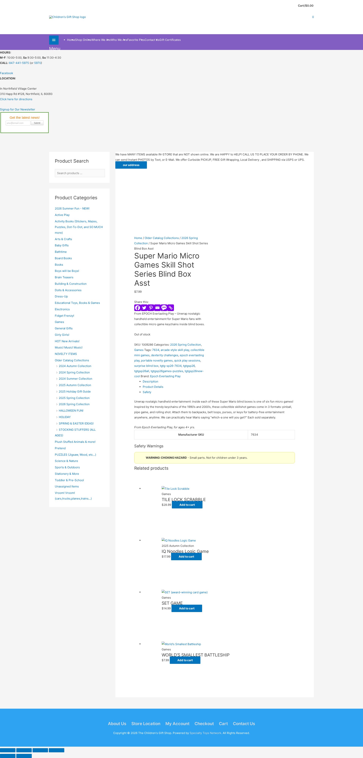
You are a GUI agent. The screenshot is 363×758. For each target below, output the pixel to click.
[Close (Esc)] (56, 750)
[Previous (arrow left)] (8, 756)
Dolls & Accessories (68, 290)
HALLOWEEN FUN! (71, 410)
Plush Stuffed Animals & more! (75, 442)
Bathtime (61, 252)
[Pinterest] (150, 307)
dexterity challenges (164, 355)
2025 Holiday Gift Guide (75, 391)
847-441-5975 (19, 63)
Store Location (145, 723)
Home (138, 238)
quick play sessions (187, 360)
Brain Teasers (64, 277)
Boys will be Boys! (67, 271)
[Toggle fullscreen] (24, 750)
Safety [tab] (147, 392)
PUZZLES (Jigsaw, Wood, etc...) (75, 454)
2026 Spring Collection (74, 404)
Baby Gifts (62, 245)
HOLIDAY (65, 417)
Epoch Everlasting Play (165, 376)
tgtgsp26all (141, 371)
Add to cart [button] (187, 505)
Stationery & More (67, 474)
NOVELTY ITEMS (66, 354)
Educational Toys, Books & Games (77, 303)
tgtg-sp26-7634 (171, 366)
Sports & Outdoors (67, 467)
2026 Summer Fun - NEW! (72, 208)
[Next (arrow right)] (24, 756)
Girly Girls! (62, 335)
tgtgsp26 (189, 366)
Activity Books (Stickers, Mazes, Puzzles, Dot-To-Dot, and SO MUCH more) (79, 227)
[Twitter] (144, 307)
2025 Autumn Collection (75, 385)
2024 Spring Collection (74, 372)
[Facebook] (137, 307)
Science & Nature (66, 461)
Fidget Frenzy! (64, 315)
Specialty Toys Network (205, 733)
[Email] (157, 307)
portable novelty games (157, 360)
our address (131, 165)
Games (59, 322)
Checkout (204, 723)
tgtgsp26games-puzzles (167, 371)
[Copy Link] (170, 307)
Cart (223, 723)
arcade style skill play (175, 350)
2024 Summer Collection (75, 378)
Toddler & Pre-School (69, 480)
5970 (37, 63)
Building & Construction (71, 284)
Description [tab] (150, 381)
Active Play (62, 215)
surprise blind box (146, 366)
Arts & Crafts (63, 239)
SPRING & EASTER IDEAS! (76, 423)
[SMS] (164, 307)
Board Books (63, 258)
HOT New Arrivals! (67, 341)
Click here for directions (16, 99)
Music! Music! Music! (68, 347)
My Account (177, 723)
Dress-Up (61, 296)
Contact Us (244, 723)
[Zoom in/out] (8, 750)
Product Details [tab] (153, 387)
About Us (117, 723)
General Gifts (64, 328)
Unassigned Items (67, 486)
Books (59, 264)
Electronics (62, 309)
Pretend (60, 448)
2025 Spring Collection (74, 398)
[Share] (40, 750)
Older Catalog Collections (72, 360)
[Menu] (54, 40)
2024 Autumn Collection (75, 366)
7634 (155, 350)
